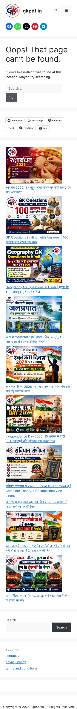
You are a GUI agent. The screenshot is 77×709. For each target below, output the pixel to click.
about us (12, 649)
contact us (13, 656)
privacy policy (16, 662)
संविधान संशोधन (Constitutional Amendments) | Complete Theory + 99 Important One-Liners (38, 491)
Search (11, 620)
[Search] (11, 97)
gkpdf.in (32, 11)
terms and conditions (21, 668)
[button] (56, 10)
